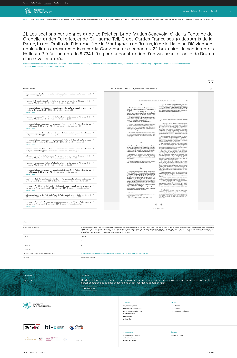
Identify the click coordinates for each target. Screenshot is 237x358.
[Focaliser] (95, 94)
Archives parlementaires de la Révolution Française (44, 64)
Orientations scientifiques (132, 308)
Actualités (127, 319)
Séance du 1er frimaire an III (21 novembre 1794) (44, 66)
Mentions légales (38, 352)
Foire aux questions (130, 340)
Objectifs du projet (130, 306)
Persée (25, 3)
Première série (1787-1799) (79, 64)
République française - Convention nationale (171, 64)
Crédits (210, 352)
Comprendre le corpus (131, 335)
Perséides (47, 3)
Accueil (25, 19)
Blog (66, 3)
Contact (214, 11)
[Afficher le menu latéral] (106, 88)
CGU (25, 352)
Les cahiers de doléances (180, 311)
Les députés (175, 308)
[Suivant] (161, 204)
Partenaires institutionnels (132, 311)
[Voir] (62, 58)
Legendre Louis (30, 112)
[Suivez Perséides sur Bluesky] (31, 280)
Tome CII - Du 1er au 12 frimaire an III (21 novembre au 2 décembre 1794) (121, 64)
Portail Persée (36, 3)
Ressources (127, 316)
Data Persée (58, 3)
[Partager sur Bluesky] (212, 83)
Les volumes (39, 19)
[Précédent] (156, 204)
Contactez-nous (177, 335)
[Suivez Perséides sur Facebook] (25, 280)
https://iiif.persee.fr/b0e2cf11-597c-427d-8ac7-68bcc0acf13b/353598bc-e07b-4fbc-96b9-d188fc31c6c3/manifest (114, 253)
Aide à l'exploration (130, 338)
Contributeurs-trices (130, 314)
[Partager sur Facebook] (209, 83)
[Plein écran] (210, 88)
